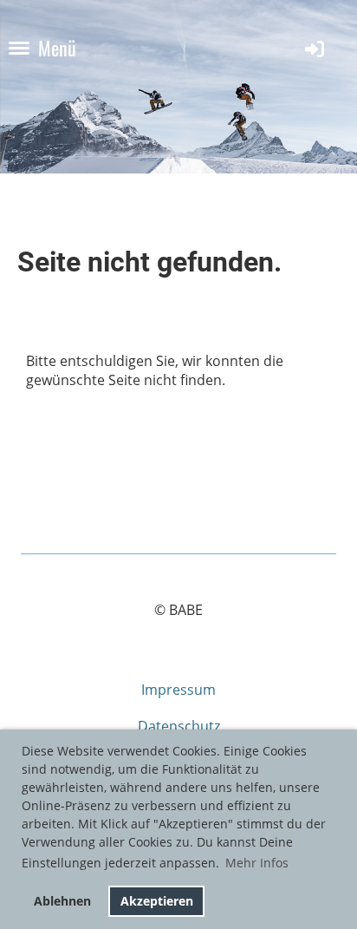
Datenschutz (179, 726)
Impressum (178, 689)
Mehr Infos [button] (257, 862)
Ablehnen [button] (62, 901)
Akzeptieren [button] (156, 901)
